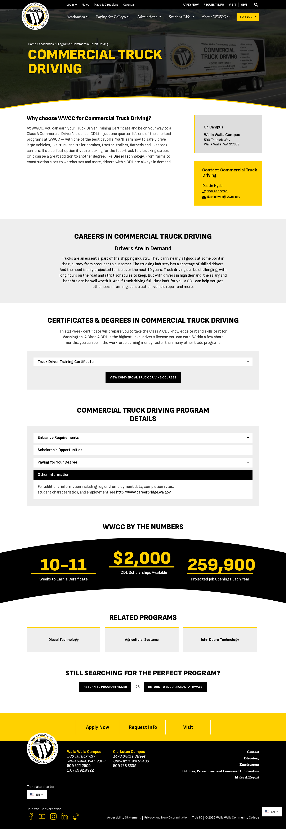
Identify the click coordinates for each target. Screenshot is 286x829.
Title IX (197, 818)
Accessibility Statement (124, 818)
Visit (232, 5)
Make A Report (247, 777)
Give (244, 5)
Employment (249, 765)
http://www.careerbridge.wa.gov (143, 492)
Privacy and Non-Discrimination (166, 818)
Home (32, 44)
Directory (251, 758)
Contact (253, 752)
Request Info (214, 5)
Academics (46, 44)
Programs (63, 44)
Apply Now (191, 5)
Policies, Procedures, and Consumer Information (220, 771)
